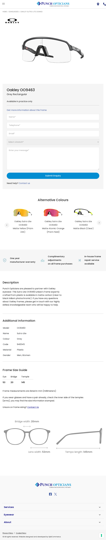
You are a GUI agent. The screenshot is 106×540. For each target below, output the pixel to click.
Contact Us (33, 407)
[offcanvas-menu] (3, 4)
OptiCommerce (54, 537)
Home (5, 12)
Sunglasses (14, 12)
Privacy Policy (8, 533)
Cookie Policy (21, 533)
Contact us (24, 183)
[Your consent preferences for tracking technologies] (101, 535)
